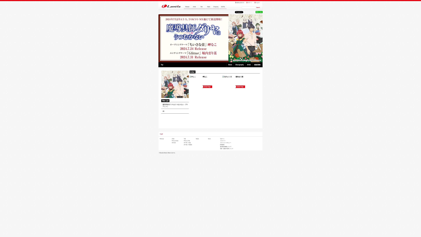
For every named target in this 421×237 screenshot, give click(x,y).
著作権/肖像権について (225, 146)
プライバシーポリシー (225, 142)
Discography (240, 64)
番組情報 (258, 64)
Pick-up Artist (175, 140)
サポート (222, 138)
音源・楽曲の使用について (226, 148)
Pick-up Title (187, 140)
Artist (249, 64)
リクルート (223, 140)
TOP (162, 64)
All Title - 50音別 (188, 144)
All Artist (174, 142)
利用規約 (222, 144)
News (230, 64)
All (163, 111)
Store (209, 138)
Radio (197, 138)
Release (162, 138)
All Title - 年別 (187, 142)
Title (185, 138)
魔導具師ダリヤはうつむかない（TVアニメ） (175, 105)
